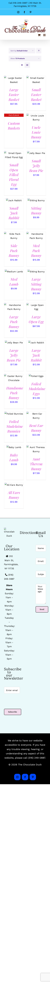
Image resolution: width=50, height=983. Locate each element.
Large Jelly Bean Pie (14, 355)
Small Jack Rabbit (14, 213)
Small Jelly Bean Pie (36, 165)
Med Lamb (13, 281)
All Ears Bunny (14, 495)
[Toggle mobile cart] (39, 35)
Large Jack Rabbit (36, 355)
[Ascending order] (38, 50)
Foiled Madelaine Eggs (37, 388)
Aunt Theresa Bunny (36, 464)
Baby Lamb (13, 457)
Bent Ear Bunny (36, 428)
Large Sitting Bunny (36, 284)
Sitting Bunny (36, 210)
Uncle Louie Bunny (36, 132)
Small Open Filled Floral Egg (14, 174)
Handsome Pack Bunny (14, 393)
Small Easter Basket (36, 94)
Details (10, 83)
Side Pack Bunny (14, 250)
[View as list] (27, 65)
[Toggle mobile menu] (44, 35)
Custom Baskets (14, 125)
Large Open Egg (36, 319)
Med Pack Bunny (36, 250)
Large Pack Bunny (14, 321)
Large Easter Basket (14, 94)
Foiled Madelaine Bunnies (14, 426)
